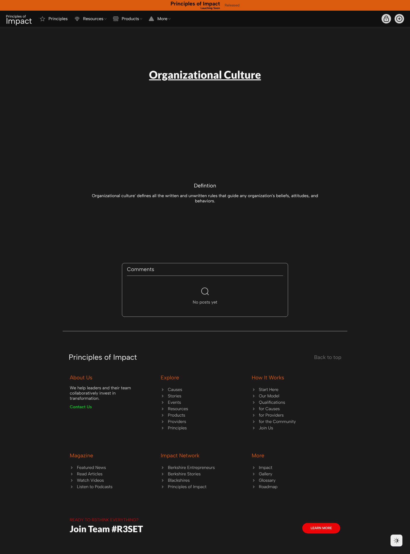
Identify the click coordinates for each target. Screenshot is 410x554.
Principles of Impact (195, 4)
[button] (399, 18)
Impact (19, 20)
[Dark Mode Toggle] (396, 540)
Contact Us (81, 406)
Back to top (327, 357)
